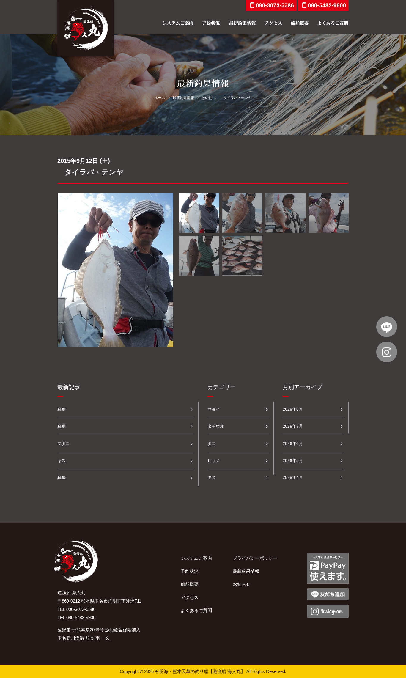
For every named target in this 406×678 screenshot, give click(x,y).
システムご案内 (196, 558)
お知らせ (242, 584)
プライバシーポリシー (255, 558)
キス (61, 460)
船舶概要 (190, 584)
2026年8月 (293, 409)
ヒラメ (213, 460)
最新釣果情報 (246, 571)
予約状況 (190, 571)
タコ (211, 443)
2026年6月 (293, 443)
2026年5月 (293, 460)
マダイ (213, 409)
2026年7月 (293, 426)
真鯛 (61, 409)
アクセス (190, 597)
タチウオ (215, 426)
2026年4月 (293, 477)
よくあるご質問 (196, 610)
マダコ (63, 443)
